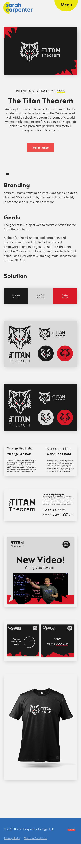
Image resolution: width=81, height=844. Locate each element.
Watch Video (40, 147)
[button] (66, 5)
